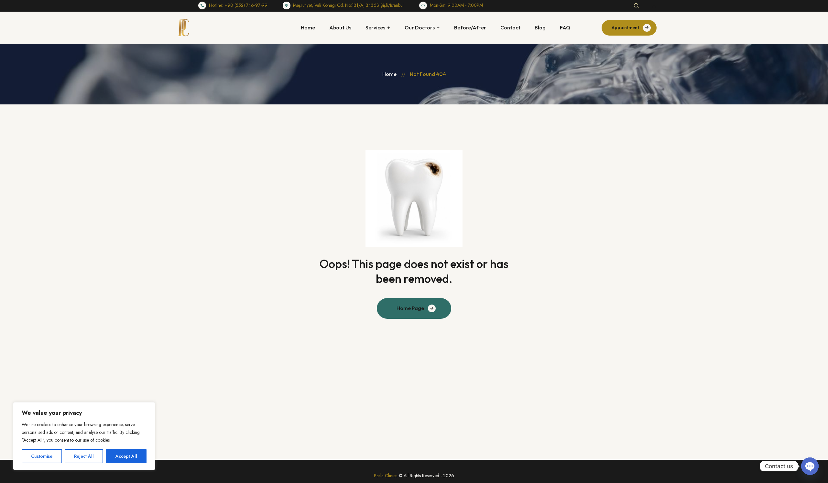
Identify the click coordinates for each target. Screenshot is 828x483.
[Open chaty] (810, 466)
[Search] (636, 6)
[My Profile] (654, 6)
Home (389, 74)
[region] (84, 436)
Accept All (126, 456)
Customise (41, 456)
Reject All (84, 456)
